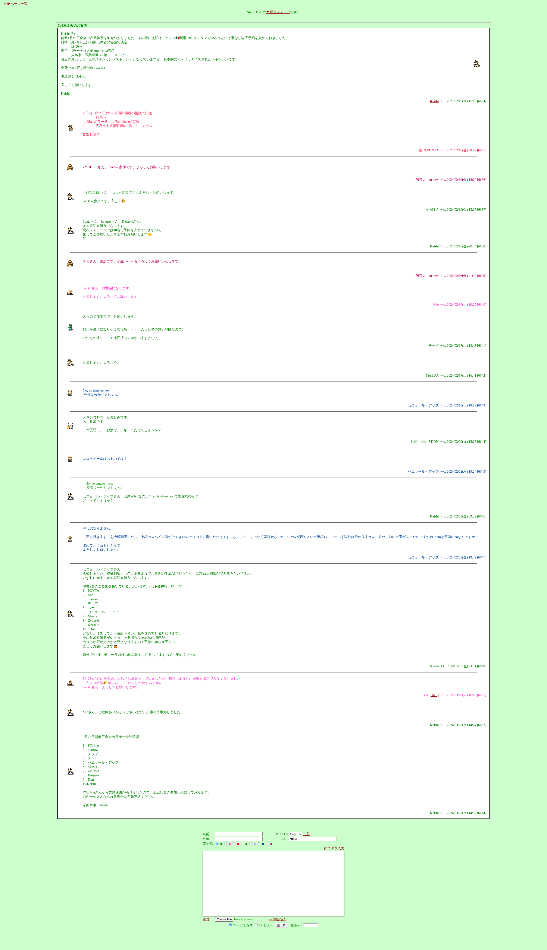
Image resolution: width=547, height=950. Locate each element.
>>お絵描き (277, 919)
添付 (206, 919)
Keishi (434, 101)
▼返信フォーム (278, 12)
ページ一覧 (19, 4)
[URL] (434, 695)
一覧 (306, 834)
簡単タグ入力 (334, 848)
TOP (6, 4)
